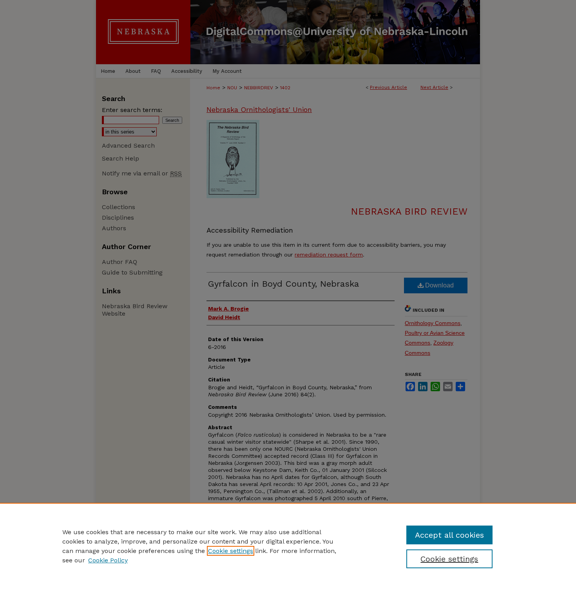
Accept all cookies (449, 535)
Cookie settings (230, 551)
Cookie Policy (108, 560)
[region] (288, 546)
